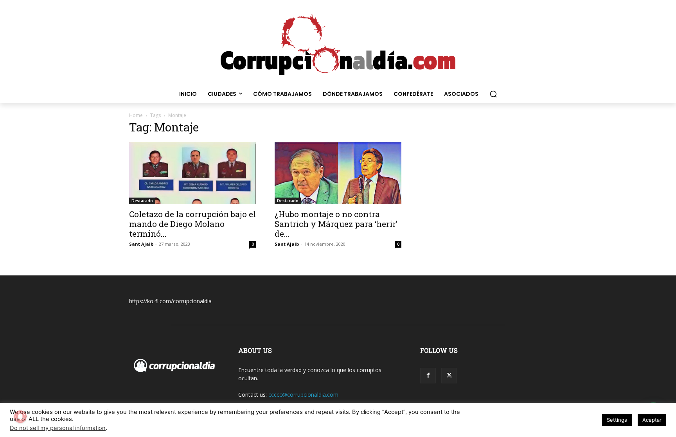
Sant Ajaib (141, 244)
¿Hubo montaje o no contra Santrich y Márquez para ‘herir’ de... (336, 224)
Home (136, 115)
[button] (493, 94)
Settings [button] (617, 420)
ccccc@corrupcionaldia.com (303, 394)
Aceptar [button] (652, 420)
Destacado (142, 200)
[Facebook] (428, 375)
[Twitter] (449, 375)
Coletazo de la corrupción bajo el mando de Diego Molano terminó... (192, 224)
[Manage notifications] (20, 416)
